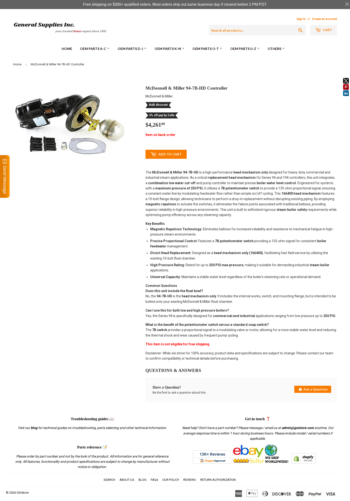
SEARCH (109, 480)
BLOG (142, 480)
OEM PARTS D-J (131, 49)
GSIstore (23, 492)
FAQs (154, 480)
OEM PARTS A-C (93, 49)
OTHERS (275, 49)
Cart (327, 30)
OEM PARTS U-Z (243, 49)
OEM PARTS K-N (168, 49)
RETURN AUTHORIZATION (218, 480)
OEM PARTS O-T (206, 49)
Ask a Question (315, 389)
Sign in (301, 19)
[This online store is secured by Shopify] (303, 462)
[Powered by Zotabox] (346, 98)
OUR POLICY (170, 480)
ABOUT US (127, 480)
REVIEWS (189, 480)
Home (67, 49)
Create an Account (324, 19)
